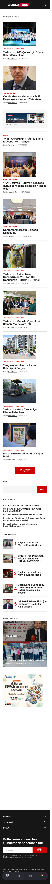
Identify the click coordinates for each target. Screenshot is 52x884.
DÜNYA (6, 828)
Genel (6, 93)
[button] (4, 4)
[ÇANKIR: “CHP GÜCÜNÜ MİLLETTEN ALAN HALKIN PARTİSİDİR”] (8, 558)
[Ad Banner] (25, 118)
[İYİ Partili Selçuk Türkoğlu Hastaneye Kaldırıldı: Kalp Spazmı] (8, 604)
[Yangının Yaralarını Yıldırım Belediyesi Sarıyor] (25, 347)
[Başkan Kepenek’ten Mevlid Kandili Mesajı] (8, 573)
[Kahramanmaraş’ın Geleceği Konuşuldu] (25, 211)
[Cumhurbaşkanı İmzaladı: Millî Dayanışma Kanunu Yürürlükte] (25, 78)
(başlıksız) (11, 636)
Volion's (16, 871)
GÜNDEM (13, 93)
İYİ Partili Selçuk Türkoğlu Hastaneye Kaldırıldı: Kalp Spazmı (20, 525)
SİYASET (15, 179)
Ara (5, 481)
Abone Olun (40, 850)
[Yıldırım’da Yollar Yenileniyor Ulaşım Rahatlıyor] (25, 391)
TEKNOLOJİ (8, 822)
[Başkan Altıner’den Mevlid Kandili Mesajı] (8, 544)
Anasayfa (7, 16)
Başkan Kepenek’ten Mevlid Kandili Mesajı (22, 515)
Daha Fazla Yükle (25, 471)
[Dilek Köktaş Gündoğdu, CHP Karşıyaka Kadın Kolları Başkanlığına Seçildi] (8, 588)
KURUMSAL (7, 817)
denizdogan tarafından (15, 664)
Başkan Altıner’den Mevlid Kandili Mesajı (21, 505)
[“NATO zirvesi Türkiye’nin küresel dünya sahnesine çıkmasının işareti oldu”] (25, 164)
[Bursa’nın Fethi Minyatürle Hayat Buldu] (25, 435)
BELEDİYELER (8, 49)
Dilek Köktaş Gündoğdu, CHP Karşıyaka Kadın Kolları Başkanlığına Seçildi (24, 519)
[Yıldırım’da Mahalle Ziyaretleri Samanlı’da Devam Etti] (25, 303)
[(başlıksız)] (25, 632)
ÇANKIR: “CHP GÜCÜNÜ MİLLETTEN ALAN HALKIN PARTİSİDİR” (22, 510)
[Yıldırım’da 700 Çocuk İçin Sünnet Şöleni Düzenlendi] (25, 34)
